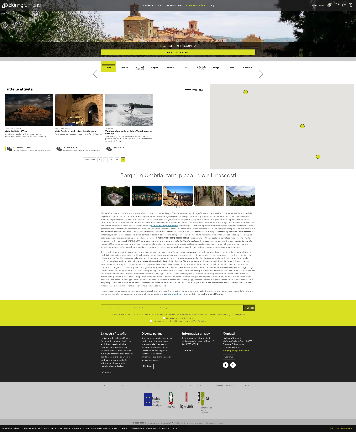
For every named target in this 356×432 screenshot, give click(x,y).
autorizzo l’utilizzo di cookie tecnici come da (179, 321)
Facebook (225, 365)
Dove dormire (174, 5)
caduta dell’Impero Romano (164, 225)
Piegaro (154, 67)
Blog (212, 5)
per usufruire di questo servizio (179, 318)
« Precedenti (89, 159)
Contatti (229, 333)
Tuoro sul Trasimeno (139, 68)
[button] (318, 157)
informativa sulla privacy (187, 314)
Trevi (186, 67)
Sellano (170, 67)
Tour (160, 5)
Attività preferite (344, 5)
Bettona (124, 67)
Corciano (247, 67)
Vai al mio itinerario (178, 52)
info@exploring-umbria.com (236, 350)
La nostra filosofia (113, 333)
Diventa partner (318, 5)
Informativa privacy (196, 333)
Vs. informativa (199, 321)
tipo (201, 90)
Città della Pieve (201, 68)
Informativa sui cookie (214, 423)
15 (111, 159)
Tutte (108, 67)
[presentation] (95, 74)
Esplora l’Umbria (194, 5)
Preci (232, 67)
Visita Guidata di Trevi (16, 131)
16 (117, 159)
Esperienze (147, 5)
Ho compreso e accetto (342, 428)
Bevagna (216, 67)
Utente (336, 5)
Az (196, 90)
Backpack (350, 5)
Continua (106, 372)
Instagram (233, 365)
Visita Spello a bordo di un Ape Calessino (76, 131)
